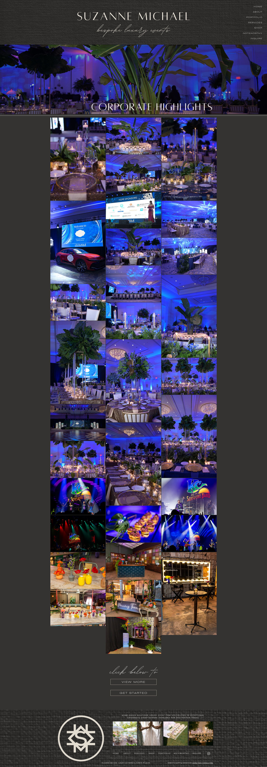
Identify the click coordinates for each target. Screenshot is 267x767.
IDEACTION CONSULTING (202, 763)
